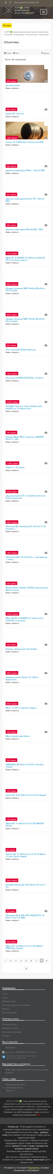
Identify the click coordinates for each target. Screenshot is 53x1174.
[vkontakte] (6, 2)
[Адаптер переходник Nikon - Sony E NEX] (27, 159)
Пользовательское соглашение (16, 1005)
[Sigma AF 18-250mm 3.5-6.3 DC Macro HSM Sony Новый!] (27, 934)
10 (26, 968)
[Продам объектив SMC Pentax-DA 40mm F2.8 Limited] (27, 277)
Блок (17, 53)
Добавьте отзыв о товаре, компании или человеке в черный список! (30, 1147)
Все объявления (9, 1012)
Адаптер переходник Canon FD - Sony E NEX (25, 199)
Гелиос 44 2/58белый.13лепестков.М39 (25, 141)
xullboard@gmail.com (14, 1087)
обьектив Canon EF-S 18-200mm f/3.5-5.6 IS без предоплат (25, 496)
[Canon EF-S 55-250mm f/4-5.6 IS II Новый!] (27, 783)
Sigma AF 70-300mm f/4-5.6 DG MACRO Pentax (25, 824)
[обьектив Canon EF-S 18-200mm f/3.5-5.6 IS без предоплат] (27, 484)
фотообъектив (12, 85)
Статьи (5, 997)
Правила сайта (8, 1001)
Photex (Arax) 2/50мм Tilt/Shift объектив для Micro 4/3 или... (27, 588)
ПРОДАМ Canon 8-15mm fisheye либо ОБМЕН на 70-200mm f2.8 (24, 407)
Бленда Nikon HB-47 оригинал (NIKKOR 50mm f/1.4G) (25, 437)
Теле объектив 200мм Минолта (21, 349)
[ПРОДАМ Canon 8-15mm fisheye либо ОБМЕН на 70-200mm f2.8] (27, 395)
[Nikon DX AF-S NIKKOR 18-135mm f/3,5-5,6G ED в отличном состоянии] (27, 607)
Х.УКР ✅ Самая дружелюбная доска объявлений (24, 10)
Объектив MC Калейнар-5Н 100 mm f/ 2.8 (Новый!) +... (26, 527)
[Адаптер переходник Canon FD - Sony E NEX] (27, 187)
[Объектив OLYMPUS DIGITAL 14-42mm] (27, 366)
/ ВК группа (31, 1052)
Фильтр (46, 53)
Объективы (44, 34)
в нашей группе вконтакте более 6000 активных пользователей (21, 1057)
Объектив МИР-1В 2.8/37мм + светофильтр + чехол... (26, 558)
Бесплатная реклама (11, 1031)
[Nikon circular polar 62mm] (27, 725)
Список (9, 53)
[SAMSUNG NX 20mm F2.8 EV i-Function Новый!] (27, 753)
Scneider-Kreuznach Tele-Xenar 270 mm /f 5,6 (25, 885)
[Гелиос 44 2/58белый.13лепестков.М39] (27, 130)
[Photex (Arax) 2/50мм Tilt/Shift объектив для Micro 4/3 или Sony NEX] (27, 576)
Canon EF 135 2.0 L (15, 113)
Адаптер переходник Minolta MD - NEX (24, 229)
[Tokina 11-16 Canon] (27, 456)
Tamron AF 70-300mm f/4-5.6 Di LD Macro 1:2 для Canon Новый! (26, 855)
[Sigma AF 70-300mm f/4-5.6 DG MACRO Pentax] (27, 812)
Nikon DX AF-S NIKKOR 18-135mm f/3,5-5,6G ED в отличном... (25, 619)
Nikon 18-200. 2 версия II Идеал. (21, 707)
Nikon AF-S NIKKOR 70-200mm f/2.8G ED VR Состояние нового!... (25, 258)
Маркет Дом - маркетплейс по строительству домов (26, 1069)
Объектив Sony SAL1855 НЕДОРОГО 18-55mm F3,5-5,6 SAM (25, 916)
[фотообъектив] (27, 74)
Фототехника (31, 34)
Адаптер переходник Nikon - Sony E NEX (25, 170)
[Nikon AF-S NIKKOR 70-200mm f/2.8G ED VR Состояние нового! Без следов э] (27, 246)
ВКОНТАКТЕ (21, 1052)
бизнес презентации (35, 1159)
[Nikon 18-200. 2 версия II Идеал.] (27, 696)
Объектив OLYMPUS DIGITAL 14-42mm (24, 377)
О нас (4, 993)
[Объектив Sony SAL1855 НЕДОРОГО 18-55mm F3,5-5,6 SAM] (27, 904)
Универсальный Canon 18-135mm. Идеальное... (22, 678)
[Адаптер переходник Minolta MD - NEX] (27, 218)
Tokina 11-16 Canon (15, 467)
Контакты (6, 1035)
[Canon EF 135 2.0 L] (27, 102)
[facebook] (11, 2)
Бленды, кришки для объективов (21, 648)
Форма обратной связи (15, 1084)
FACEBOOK (10, 1047)
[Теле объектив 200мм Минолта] (27, 338)
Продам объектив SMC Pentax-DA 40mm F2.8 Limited (25, 289)
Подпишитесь (34, 1167)
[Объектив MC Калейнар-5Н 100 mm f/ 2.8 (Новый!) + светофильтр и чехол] (27, 515)
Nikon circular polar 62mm (18, 736)
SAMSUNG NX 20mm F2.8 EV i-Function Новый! (25, 765)
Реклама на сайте (10, 1028)
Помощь (6, 1008)
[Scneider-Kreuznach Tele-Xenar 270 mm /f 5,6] (27, 873)
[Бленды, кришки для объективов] (27, 637)
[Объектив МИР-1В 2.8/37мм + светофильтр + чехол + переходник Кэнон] (27, 545)
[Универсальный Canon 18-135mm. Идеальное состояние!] (27, 666)
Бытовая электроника (14, 34)
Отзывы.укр (13, 1126)
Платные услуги (9, 1024)
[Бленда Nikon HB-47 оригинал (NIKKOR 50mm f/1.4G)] (27, 425)
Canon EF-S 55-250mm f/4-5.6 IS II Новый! (26, 794)
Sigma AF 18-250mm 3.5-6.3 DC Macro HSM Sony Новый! (24, 947)
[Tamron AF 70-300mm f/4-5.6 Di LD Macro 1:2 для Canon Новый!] (27, 843)
